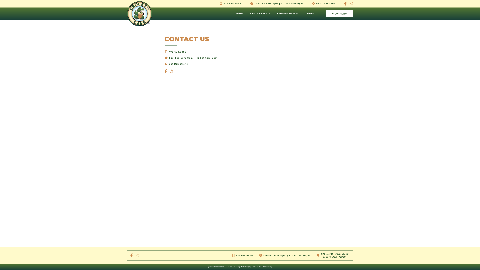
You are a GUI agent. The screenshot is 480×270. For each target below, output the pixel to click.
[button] (339, 13)
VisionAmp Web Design (241, 267)
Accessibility (267, 267)
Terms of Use (256, 267)
